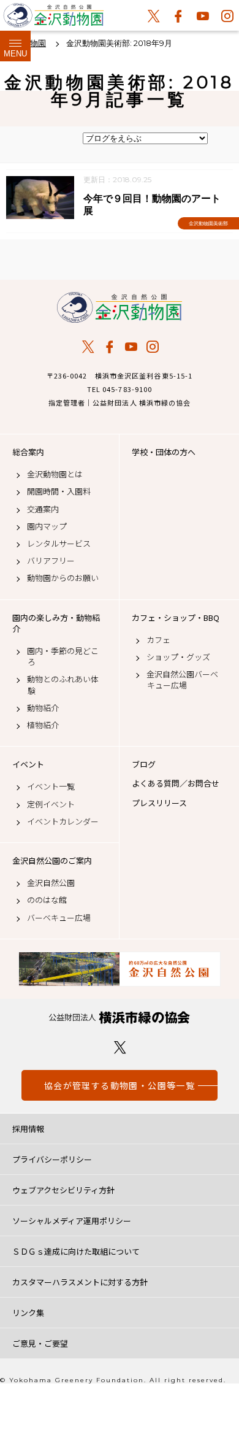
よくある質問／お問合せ (175, 783)
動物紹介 (43, 708)
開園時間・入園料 (59, 491)
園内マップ (47, 526)
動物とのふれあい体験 (63, 685)
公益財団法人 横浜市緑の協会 (119, 1017)
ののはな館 (47, 900)
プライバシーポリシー (52, 1159)
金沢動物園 (119, 307)
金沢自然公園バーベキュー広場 (182, 680)
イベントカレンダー (63, 821)
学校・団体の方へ (163, 452)
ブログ (144, 764)
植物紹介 (43, 725)
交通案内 (43, 509)
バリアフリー (51, 560)
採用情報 (28, 1128)
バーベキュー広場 (59, 917)
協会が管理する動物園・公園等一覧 (119, 1085)
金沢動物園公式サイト (53, 18)
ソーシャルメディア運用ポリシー (71, 1220)
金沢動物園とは (55, 474)
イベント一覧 (51, 786)
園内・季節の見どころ (63, 656)
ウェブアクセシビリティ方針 (63, 1190)
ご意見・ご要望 (40, 1343)
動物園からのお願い (63, 577)
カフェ (158, 639)
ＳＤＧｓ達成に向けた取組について (76, 1251)
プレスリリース (159, 803)
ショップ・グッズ (178, 657)
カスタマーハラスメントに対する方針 (80, 1282)
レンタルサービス (59, 543)
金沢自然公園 (51, 882)
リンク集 (28, 1312)
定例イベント (51, 804)
